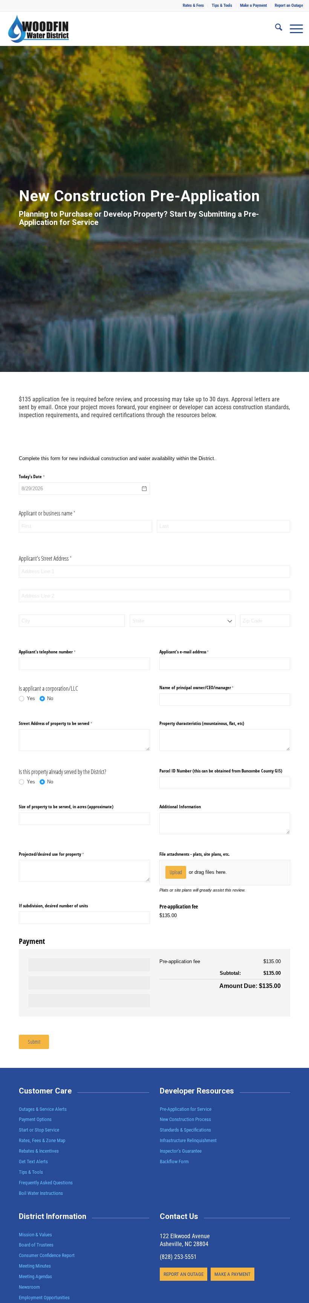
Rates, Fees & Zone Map (42, 1140)
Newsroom (29, 1287)
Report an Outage (289, 5)
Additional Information (180, 806)
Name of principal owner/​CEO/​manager (203, 687)
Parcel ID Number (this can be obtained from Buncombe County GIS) (220, 771)
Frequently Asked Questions (46, 1182)
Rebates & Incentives (39, 1151)
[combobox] (183, 621)
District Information (52, 1216)
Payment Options (35, 1119)
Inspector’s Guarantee (181, 1151)
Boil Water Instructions (41, 1193)
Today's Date (39, 476)
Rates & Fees (193, 5)
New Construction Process (185, 1119)
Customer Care (45, 1090)
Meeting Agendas (35, 1276)
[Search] (275, 29)
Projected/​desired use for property (58, 854)
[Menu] (292, 29)
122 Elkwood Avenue (185, 1236)
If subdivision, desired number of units (53, 905)
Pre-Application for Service (185, 1109)
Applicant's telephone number (54, 651)
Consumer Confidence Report (47, 1255)
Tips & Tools (222, 5)
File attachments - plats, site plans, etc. (194, 854)
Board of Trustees (36, 1245)
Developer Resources (197, 1090)
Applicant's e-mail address (191, 651)
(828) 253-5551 (178, 1256)
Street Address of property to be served (63, 723)
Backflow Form (174, 1161)
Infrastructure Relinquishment (188, 1140)
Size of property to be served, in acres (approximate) (66, 806)
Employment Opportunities (44, 1297)
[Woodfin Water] (38, 29)
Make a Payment (253, 5)
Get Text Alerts (33, 1161)
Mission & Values (35, 1234)
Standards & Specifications (185, 1130)
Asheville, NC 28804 (184, 1244)
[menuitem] (193, 6)
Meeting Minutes (35, 1266)
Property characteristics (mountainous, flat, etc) (201, 723)
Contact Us (179, 1216)
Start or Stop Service (39, 1130)
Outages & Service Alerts (43, 1109)
